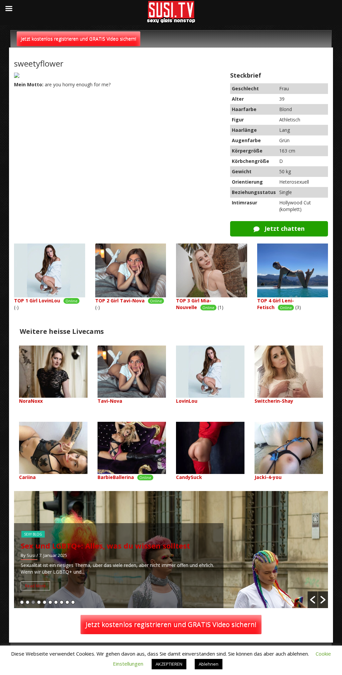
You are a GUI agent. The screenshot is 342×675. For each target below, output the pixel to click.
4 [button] (39, 602)
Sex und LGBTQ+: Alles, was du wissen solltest (105, 546)
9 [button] (67, 602)
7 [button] (56, 602)
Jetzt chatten (284, 228)
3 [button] (33, 602)
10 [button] (73, 602)
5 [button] (44, 602)
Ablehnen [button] (208, 664)
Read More (35, 586)
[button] (313, 599)
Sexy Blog (33, 534)
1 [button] (22, 602)
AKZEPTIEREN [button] (169, 664)
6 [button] (50, 602)
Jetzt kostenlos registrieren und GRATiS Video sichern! (78, 38)
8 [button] (61, 602)
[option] (171, 549)
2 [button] (27, 602)
